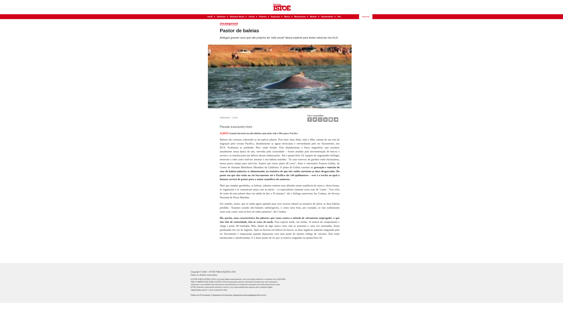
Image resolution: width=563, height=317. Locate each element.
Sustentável (327, 16)
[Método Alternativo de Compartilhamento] (336, 119)
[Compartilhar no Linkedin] (325, 119)
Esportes (275, 16)
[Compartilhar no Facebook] (309, 119)
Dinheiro (221, 16)
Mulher (313, 16)
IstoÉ (210, 16)
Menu (287, 16)
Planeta (263, 16)
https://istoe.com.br (199, 290)
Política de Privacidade (200, 295)
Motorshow (300, 16)
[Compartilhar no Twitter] (315, 119)
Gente (252, 16)
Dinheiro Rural (237, 16)
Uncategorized (229, 23)
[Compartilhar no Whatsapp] (320, 119)
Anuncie (365, 16)
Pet (339, 16)
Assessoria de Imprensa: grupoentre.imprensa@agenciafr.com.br (239, 295)
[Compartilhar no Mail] (330, 119)
